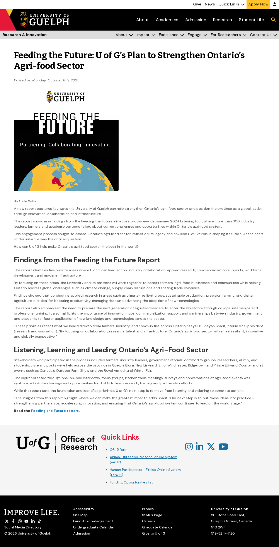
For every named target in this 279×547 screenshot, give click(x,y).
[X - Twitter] (211, 447)
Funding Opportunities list (131, 482)
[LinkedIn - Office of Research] (199, 447)
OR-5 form (119, 449)
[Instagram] (189, 447)
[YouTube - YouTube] (223, 447)
